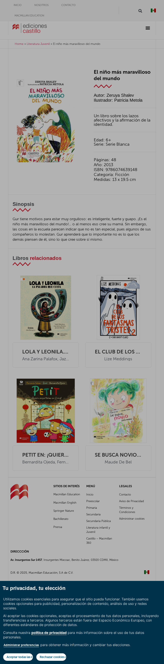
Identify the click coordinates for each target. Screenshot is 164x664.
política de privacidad (49, 632)
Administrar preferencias (21, 645)
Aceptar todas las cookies (20, 657)
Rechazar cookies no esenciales (53, 657)
